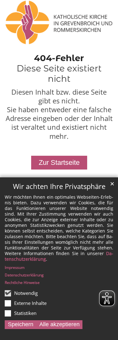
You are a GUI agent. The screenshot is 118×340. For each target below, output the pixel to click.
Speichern (20, 324)
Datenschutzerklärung (24, 275)
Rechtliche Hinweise (22, 282)
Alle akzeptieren (59, 324)
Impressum (15, 267)
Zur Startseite (59, 162)
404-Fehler (59, 58)
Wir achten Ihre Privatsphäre (59, 186)
